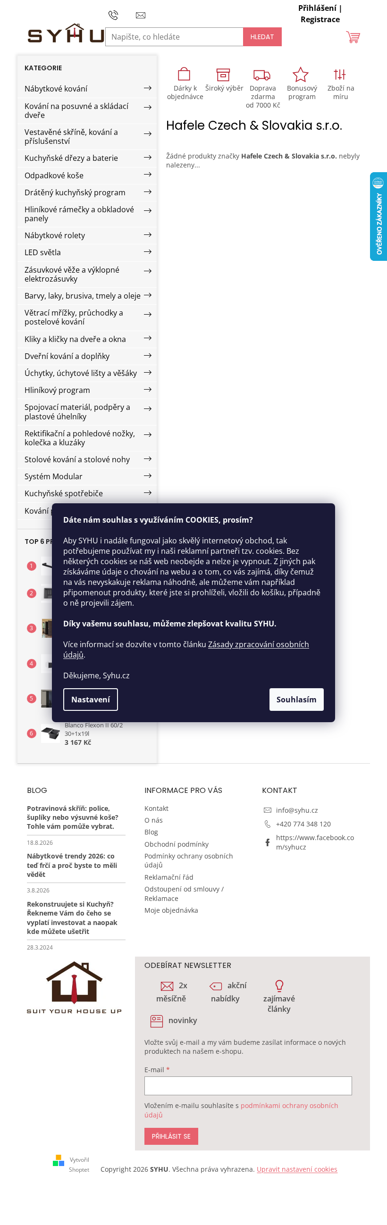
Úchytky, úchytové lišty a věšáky (81, 373)
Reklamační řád (169, 877)
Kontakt (156, 808)
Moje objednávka (171, 910)
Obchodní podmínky (176, 844)
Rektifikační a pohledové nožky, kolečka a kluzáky (80, 438)
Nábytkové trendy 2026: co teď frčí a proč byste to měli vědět (72, 865)
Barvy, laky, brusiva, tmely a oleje (83, 296)
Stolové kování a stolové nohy (77, 459)
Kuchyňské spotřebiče (64, 493)
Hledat (262, 37)
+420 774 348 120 (303, 823)
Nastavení (90, 699)
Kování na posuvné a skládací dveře (76, 110)
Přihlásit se (171, 1136)
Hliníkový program (57, 390)
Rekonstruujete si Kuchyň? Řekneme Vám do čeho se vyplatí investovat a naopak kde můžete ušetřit (72, 918)
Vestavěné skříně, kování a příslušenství (71, 136)
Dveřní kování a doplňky (67, 356)
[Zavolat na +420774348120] (122, 14)
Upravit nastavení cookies (297, 1169)
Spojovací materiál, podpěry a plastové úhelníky (77, 411)
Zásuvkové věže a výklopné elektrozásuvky (72, 274)
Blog (151, 831)
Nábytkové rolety (55, 235)
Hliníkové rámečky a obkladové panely (79, 214)
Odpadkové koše (54, 175)
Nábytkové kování (56, 88)
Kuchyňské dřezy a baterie (71, 158)
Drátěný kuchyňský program (75, 192)
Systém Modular (54, 476)
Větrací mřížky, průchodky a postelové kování (74, 317)
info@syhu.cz (297, 810)
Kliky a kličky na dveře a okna (75, 339)
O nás (153, 820)
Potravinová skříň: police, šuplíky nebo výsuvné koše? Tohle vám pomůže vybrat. (72, 817)
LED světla (43, 252)
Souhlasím (297, 699)
